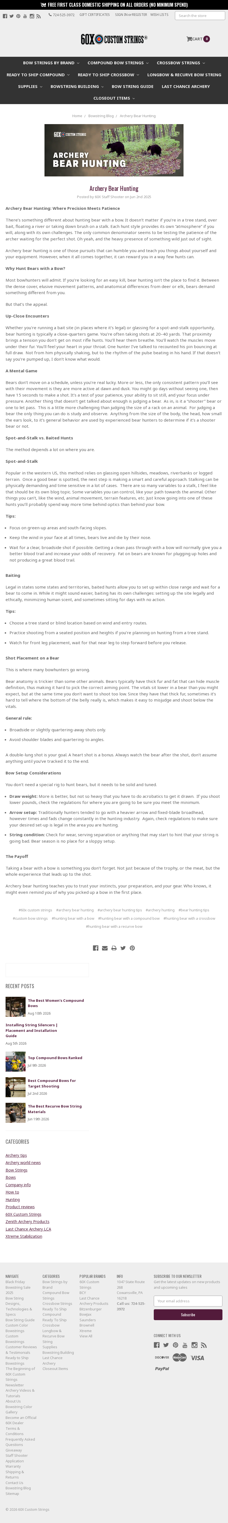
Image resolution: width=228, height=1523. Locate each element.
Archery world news (23, 1162)
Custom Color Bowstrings (17, 1328)
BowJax (85, 1314)
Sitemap (12, 1493)
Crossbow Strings (179, 62)
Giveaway (14, 1450)
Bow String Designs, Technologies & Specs (19, 1306)
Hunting (13, 1199)
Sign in (121, 14)
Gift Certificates (95, 14)
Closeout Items (112, 98)
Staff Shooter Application (17, 1458)
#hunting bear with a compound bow (129, 918)
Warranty (13, 1466)
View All (86, 1336)
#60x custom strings (35, 909)
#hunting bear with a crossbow (189, 918)
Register (139, 14)
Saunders (88, 1319)
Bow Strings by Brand (49, 62)
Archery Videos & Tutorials (20, 1393)
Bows (11, 1177)
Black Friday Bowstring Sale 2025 (18, 1287)
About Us (13, 1401)
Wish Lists (159, 14)
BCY (83, 1292)
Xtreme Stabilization (24, 1236)
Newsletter (15, 1384)
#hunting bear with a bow (73, 918)
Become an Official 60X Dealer (21, 1420)
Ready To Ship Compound (36, 74)
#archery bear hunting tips (120, 909)
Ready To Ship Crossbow (106, 74)
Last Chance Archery (186, 86)
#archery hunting (160, 909)
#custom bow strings (30, 918)
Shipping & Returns (15, 1474)
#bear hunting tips (194, 909)
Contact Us (14, 1482)
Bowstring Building (75, 86)
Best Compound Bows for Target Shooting (52, 1083)
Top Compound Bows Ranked (55, 1057)
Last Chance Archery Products (94, 1301)
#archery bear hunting (75, 909)
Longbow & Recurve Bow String (184, 74)
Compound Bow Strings (116, 62)
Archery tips (16, 1155)
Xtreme (86, 1330)
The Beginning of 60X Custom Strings (20, 1374)
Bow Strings (17, 1170)
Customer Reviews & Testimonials (21, 1349)
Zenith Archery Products (27, 1221)
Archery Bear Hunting (114, 188)
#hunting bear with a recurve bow (114, 926)
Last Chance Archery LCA (28, 1229)
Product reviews (20, 1206)
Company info (18, 1184)
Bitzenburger (91, 1309)
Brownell (87, 1325)
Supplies (28, 86)
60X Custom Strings (23, 1214)
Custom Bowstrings (15, 1338)
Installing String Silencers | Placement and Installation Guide (32, 1030)
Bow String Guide (132, 86)
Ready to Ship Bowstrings (17, 1360)
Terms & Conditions (15, 1431)
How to (12, 1192)
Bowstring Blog (18, 1487)
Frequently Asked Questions (20, 1442)
